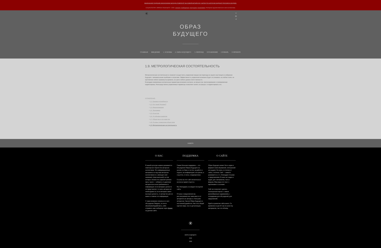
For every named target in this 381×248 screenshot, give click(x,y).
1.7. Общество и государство (160, 119)
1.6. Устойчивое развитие (158, 116)
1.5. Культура (154, 113)
